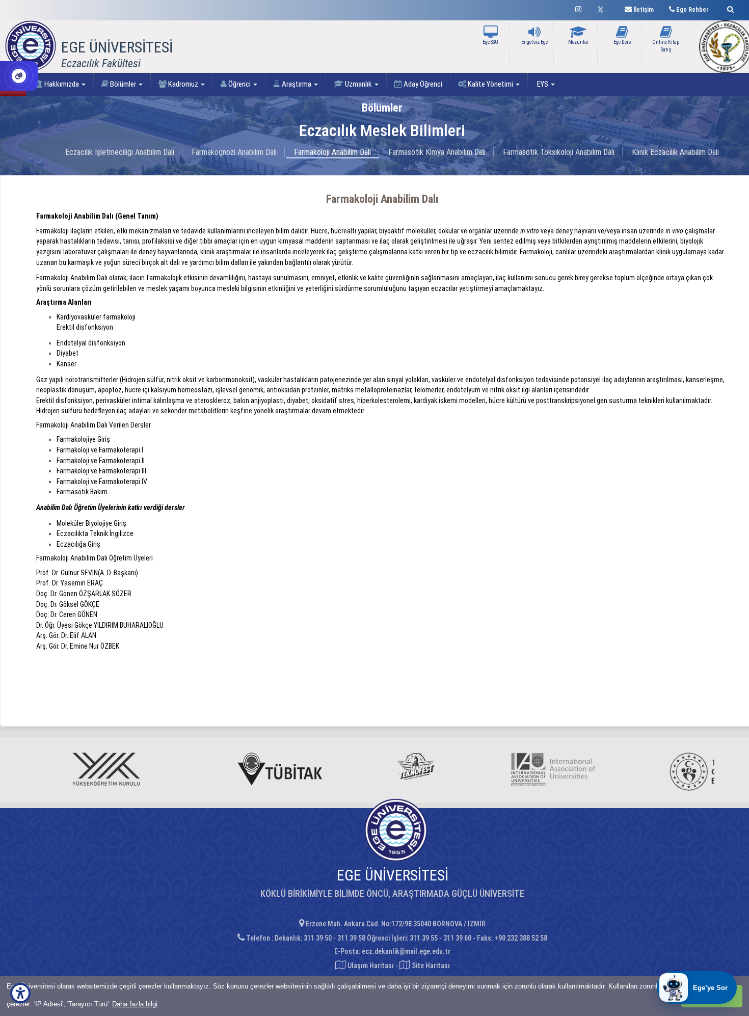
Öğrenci (239, 84)
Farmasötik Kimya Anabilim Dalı (437, 152)
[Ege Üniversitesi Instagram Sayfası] (578, 8)
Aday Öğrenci (422, 84)
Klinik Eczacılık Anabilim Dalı (675, 152)
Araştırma (296, 84)
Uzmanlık (358, 84)
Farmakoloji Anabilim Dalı (332, 152)
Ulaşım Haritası (370, 965)
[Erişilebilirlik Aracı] (20, 993)
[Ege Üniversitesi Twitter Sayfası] (603, 8)
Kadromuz (183, 84)
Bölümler (123, 84)
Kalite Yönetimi (490, 84)
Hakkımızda (62, 84)
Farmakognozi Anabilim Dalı (234, 152)
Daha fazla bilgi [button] (134, 1004)
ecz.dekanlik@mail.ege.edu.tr (406, 951)
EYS (543, 84)
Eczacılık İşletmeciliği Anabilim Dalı (119, 152)
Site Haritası (430, 965)
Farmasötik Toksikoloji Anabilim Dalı (558, 152)
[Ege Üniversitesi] (728, 8)
